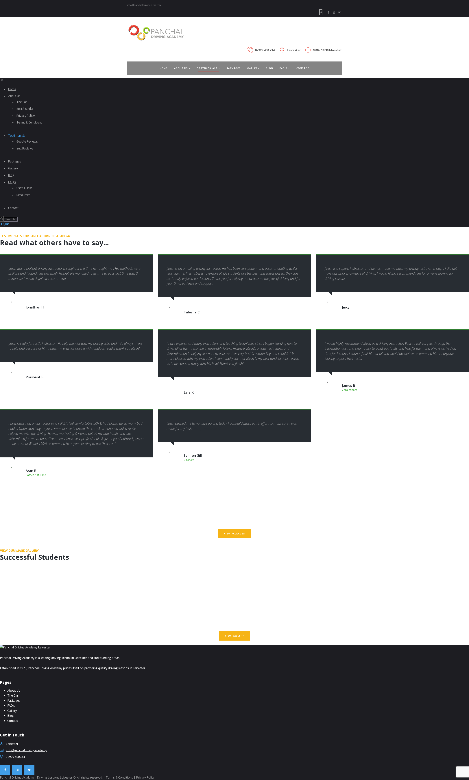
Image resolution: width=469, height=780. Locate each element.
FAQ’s (11, 706)
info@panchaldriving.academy (26, 750)
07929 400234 (15, 757)
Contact (12, 721)
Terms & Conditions (119, 777)
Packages (13, 701)
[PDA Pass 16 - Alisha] (39, 597)
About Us (13, 691)
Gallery (12, 711)
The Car (12, 695)
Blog (10, 716)
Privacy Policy (145, 777)
